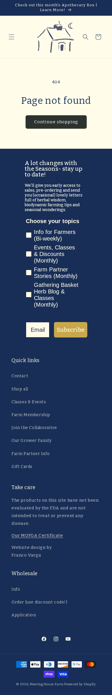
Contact (19, 376)
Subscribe (70, 329)
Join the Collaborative (34, 427)
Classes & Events (28, 402)
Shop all (19, 389)
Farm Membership (30, 414)
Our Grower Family (31, 440)
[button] (11, 37)
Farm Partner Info (30, 453)
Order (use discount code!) (39, 602)
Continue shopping (56, 121)
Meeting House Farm (47, 684)
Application (23, 615)
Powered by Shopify (80, 684)
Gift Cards (21, 466)
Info (15, 589)
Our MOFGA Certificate (37, 535)
